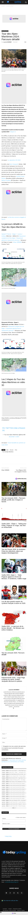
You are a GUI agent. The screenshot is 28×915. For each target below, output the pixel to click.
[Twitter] (6, 45)
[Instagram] (13, 892)
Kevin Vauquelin (14, 164)
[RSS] (17, 892)
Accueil (3, 6)
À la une (11, 449)
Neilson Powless (6, 180)
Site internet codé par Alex (10, 900)
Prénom (4, 818)
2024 (7, 449)
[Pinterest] (10, 45)
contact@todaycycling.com (11, 882)
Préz (16, 449)
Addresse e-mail (6, 823)
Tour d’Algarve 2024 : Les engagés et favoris (20, 470)
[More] (21, 45)
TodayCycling (8, 836)
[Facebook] (3, 45)
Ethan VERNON (17, 242)
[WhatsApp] (13, 45)
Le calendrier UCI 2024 (14, 160)
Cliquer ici (13, 131)
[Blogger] (6, 892)
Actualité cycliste (9, 6)
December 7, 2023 (14, 436)
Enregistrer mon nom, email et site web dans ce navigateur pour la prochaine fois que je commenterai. (14, 748)
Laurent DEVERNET (7, 42)
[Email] (17, 45)
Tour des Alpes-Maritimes (7, 451)
